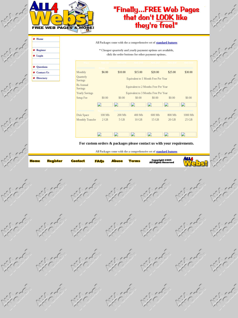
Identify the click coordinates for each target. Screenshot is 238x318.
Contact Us (42, 72)
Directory (41, 78)
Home (39, 38)
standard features (166, 42)
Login (39, 55)
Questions (41, 66)
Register (41, 50)
